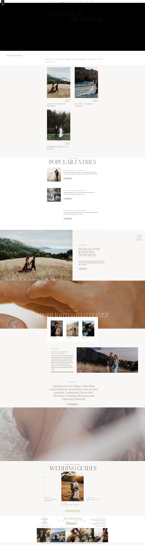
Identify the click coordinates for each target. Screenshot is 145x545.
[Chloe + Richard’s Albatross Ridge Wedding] (54, 215)
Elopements (67, 101)
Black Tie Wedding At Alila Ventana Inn (73, 170)
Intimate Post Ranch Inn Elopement (56, 105)
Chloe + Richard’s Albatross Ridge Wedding (75, 210)
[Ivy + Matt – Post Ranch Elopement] (86, 82)
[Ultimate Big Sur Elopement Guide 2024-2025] (51, 486)
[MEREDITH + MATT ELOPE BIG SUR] (58, 125)
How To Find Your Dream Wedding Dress (70, 504)
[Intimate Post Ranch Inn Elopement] (58, 82)
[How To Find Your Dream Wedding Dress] (72, 486)
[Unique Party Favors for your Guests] (93, 486)
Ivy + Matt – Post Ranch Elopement (84, 105)
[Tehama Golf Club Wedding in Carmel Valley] (54, 195)
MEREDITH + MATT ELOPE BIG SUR (57, 147)
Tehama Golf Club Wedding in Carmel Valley (75, 190)
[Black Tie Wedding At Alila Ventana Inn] (54, 174)
